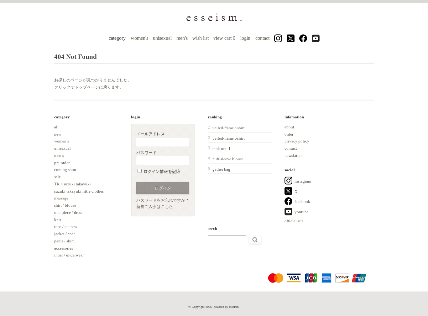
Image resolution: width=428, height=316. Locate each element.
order (288, 134)
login (245, 38)
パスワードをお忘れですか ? (162, 200)
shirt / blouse (65, 205)
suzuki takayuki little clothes (79, 191)
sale (57, 176)
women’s (61, 141)
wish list (200, 38)
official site (294, 221)
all (56, 127)
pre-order (62, 162)
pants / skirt (64, 241)
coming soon (65, 169)
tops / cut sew (65, 226)
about (289, 127)
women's (139, 38)
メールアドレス (150, 134)
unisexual (162, 38)
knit (57, 219)
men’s (59, 155)
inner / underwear (69, 255)
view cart (225, 38)
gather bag (221, 169)
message (61, 198)
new (57, 134)
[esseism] (214, 20)
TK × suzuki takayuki (72, 184)
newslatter (293, 155)
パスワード (146, 152)
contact (262, 38)
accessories (63, 248)
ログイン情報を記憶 (161, 171)
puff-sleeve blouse (227, 159)
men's (182, 38)
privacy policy (296, 141)
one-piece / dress (68, 212)
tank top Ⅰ (222, 148)
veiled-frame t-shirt (228, 128)
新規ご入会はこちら (154, 206)
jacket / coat (64, 233)
